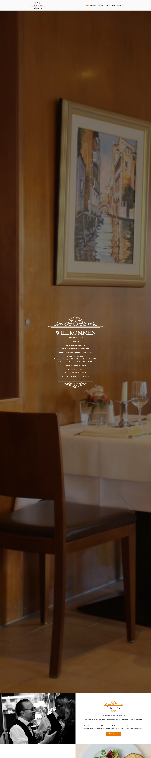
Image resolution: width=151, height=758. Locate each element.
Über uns (100, 5)
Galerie (113, 5)
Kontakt (119, 5)
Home (87, 5)
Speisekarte (93, 5)
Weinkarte (107, 5)
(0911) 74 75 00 (78, 370)
